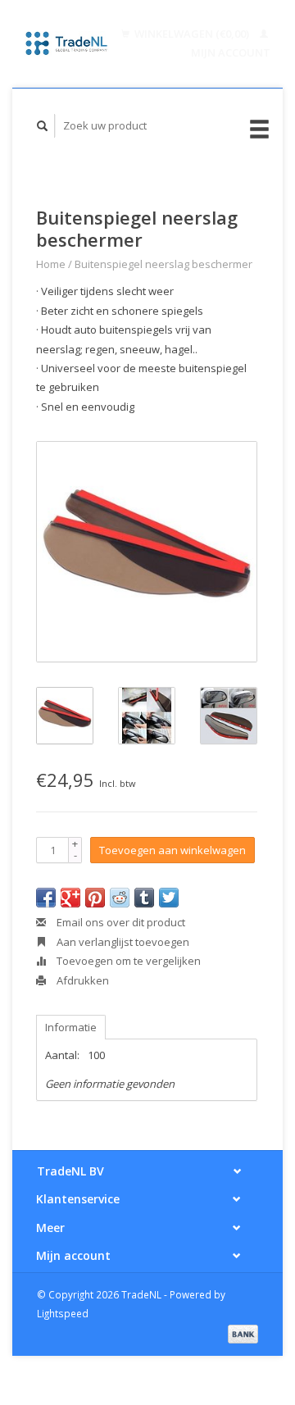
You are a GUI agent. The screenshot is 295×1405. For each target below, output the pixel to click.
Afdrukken (81, 980)
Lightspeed (62, 1313)
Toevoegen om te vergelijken (127, 960)
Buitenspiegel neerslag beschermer (163, 264)
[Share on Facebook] (46, 897)
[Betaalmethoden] (243, 1332)
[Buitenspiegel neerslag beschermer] (146, 552)
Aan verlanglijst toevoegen (121, 941)
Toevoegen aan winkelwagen (172, 850)
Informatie (71, 1027)
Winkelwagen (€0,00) (192, 33)
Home (51, 264)
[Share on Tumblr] (144, 897)
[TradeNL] (67, 43)
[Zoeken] (42, 126)
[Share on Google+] (70, 897)
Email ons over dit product (119, 922)
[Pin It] (95, 897)
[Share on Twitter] (169, 897)
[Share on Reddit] (119, 897)
